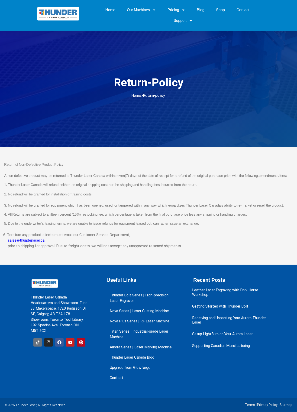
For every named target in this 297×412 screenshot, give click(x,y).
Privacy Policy (267, 405)
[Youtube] (70, 342)
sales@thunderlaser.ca (26, 240)
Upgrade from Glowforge (130, 367)
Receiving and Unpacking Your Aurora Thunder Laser (229, 320)
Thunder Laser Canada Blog (132, 357)
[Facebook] (59, 342)
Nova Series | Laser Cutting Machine (139, 311)
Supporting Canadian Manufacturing (221, 346)
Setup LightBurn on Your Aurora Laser (222, 334)
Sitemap (286, 405)
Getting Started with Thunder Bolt (220, 306)
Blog (200, 10)
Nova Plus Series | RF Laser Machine (139, 321)
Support (180, 21)
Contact (242, 10)
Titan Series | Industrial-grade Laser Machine (139, 334)
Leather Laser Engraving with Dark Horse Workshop (225, 292)
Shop (220, 10)
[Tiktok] (37, 342)
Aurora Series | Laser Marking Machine (141, 347)
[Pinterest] (81, 342)
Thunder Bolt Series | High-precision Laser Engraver (139, 298)
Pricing (173, 10)
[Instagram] (48, 342)
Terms (250, 405)
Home (110, 10)
